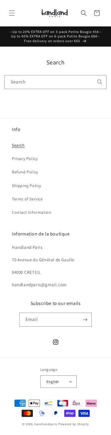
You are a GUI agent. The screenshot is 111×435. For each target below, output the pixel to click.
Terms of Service (27, 199)
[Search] (99, 81)
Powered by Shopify (73, 424)
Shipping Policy (26, 185)
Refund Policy (25, 172)
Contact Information (31, 212)
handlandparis (45, 424)
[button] (11, 13)
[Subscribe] (84, 320)
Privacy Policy (25, 158)
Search (18, 145)
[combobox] (55, 82)
